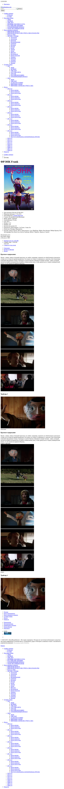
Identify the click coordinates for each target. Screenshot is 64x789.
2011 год (9, 142)
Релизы (6, 612)
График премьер (8, 13)
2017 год (9, 118)
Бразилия (13, 40)
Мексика (13, 52)
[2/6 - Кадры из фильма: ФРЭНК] (17, 306)
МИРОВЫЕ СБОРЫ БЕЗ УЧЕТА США (22, 85)
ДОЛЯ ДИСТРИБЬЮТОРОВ (15, 28)
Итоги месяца (14, 90)
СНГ (8, 66)
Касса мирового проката (11, 30)
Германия (13, 43)
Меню (2, 10)
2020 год (9, 100)
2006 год (9, 150)
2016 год (9, 124)
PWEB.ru (26, 643)
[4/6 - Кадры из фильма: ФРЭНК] (17, 348)
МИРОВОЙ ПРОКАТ (13, 31)
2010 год (9, 144)
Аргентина (14, 39)
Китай (12, 48)
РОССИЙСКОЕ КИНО (17, 75)
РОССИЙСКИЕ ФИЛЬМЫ (15, 25)
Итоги (6, 87)
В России (10, 15)
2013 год (9, 139)
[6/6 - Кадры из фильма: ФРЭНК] (17, 390)
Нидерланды (14, 54)
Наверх (3, 645)
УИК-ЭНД (10, 22)
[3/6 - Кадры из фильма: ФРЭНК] (17, 327)
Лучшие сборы (8, 64)
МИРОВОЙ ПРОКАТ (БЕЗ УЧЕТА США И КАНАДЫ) (23, 33)
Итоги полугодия (16, 93)
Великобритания (15, 42)
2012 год (9, 141)
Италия (13, 46)
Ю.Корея (13, 61)
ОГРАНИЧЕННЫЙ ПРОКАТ (15, 27)
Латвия (13, 49)
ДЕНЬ (9, 19)
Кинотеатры (7, 622)
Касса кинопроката (9, 613)
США (9, 78)
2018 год (9, 112)
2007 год (9, 148)
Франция (13, 58)
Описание (7, 248)
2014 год (9, 138)
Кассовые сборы (8, 18)
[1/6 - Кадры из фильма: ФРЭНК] (17, 284)
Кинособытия (8, 627)
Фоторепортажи (8, 624)
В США (9, 16)
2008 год (9, 147)
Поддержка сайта (19, 643)
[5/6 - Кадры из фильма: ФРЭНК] (17, 369)
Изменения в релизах (10, 625)
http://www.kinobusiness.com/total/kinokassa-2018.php (25, 136)
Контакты (7, 4)
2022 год (9, 88)
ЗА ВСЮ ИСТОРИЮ (17, 82)
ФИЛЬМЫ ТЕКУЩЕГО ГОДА (16, 24)
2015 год (9, 130)
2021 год (9, 94)
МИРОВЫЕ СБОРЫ (16, 84)
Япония (13, 63)
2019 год (9, 106)
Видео (6, 251)
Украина (13, 57)
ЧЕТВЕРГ (10, 21)
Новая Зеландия (15, 55)
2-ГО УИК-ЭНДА (16, 72)
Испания (13, 45)
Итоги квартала (15, 91)
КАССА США (11, 34)
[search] (19, 9)
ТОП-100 (13, 73)
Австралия (14, 37)
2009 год (9, 145)
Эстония (13, 60)
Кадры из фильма (9, 249)
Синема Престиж (18, 215)
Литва (12, 51)
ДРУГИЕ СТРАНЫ (12, 36)
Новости (6, 151)
